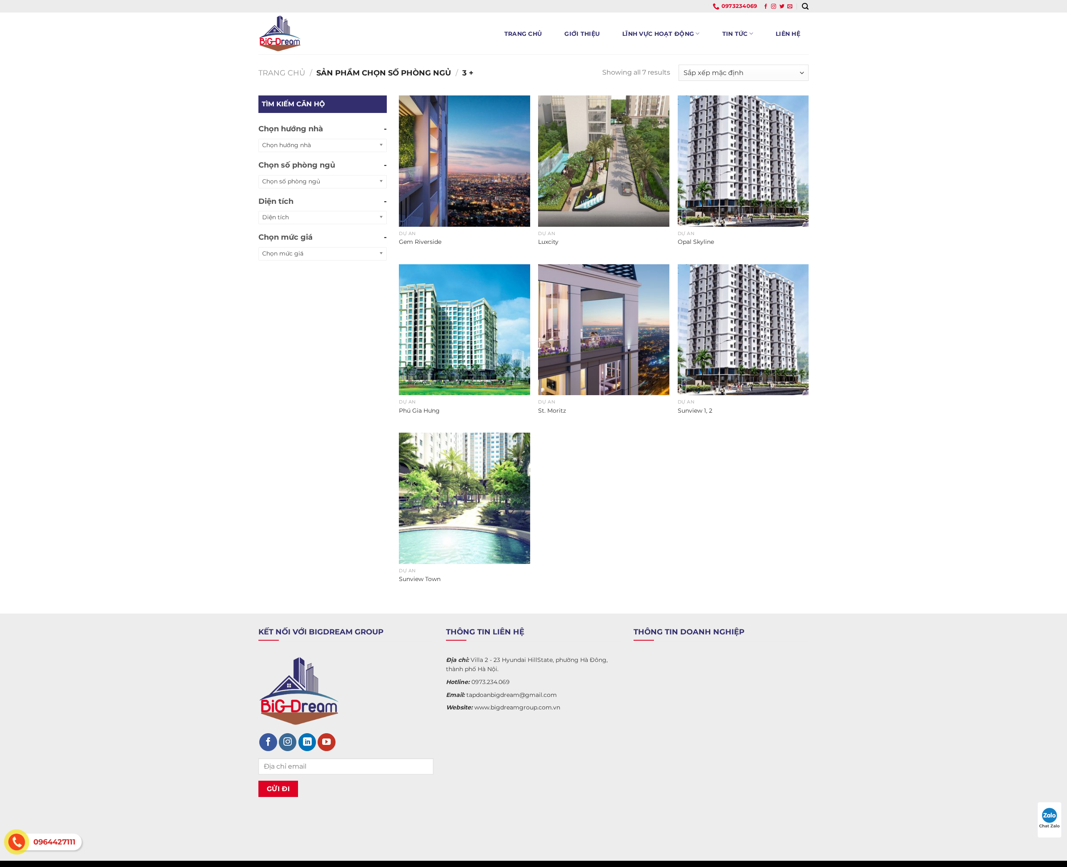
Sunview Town (420, 579)
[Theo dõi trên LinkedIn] (307, 742)
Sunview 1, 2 (695, 410)
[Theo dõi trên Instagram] (773, 7)
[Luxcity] (603, 161)
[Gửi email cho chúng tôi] (789, 7)
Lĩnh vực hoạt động (658, 34)
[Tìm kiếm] (805, 6)
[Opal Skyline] (743, 161)
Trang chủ (523, 33)
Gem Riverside (420, 242)
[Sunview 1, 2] (743, 330)
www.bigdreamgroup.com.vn (517, 707)
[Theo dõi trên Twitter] (781, 7)
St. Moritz (552, 410)
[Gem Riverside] (464, 161)
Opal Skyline (696, 242)
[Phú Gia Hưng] (464, 330)
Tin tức (735, 34)
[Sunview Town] (464, 498)
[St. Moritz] (603, 330)
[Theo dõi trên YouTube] (327, 742)
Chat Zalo (1049, 826)
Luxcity (548, 242)
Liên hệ (788, 33)
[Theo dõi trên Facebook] (765, 7)
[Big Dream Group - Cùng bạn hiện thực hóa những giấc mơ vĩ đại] (315, 33)
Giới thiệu (582, 33)
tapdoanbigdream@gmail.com (511, 695)
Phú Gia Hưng (419, 410)
